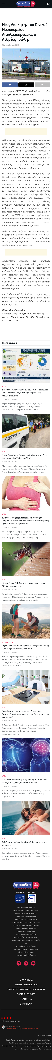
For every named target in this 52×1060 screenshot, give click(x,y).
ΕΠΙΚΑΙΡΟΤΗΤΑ (8, 642)
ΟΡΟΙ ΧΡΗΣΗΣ (26, 980)
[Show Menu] (3, 4)
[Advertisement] (26, 14)
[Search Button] (48, 4)
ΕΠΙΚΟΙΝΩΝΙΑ (26, 1004)
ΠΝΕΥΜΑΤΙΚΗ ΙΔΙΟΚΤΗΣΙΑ (26, 984)
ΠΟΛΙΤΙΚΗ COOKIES (26, 994)
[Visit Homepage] (26, 4)
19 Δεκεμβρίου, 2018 (10, 45)
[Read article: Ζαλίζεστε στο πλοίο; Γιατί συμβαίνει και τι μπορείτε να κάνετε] (26, 818)
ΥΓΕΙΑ (4, 386)
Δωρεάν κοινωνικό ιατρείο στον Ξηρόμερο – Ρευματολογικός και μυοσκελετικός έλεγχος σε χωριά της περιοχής (25, 714)
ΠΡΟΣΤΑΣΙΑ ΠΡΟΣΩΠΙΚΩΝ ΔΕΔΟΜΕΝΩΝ (26, 989)
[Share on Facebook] (10, 84)
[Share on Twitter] (26, 84)
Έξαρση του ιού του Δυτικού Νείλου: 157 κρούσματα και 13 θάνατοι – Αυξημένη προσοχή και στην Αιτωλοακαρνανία (25, 392)
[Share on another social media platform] (42, 84)
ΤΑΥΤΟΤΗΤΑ (26, 999)
